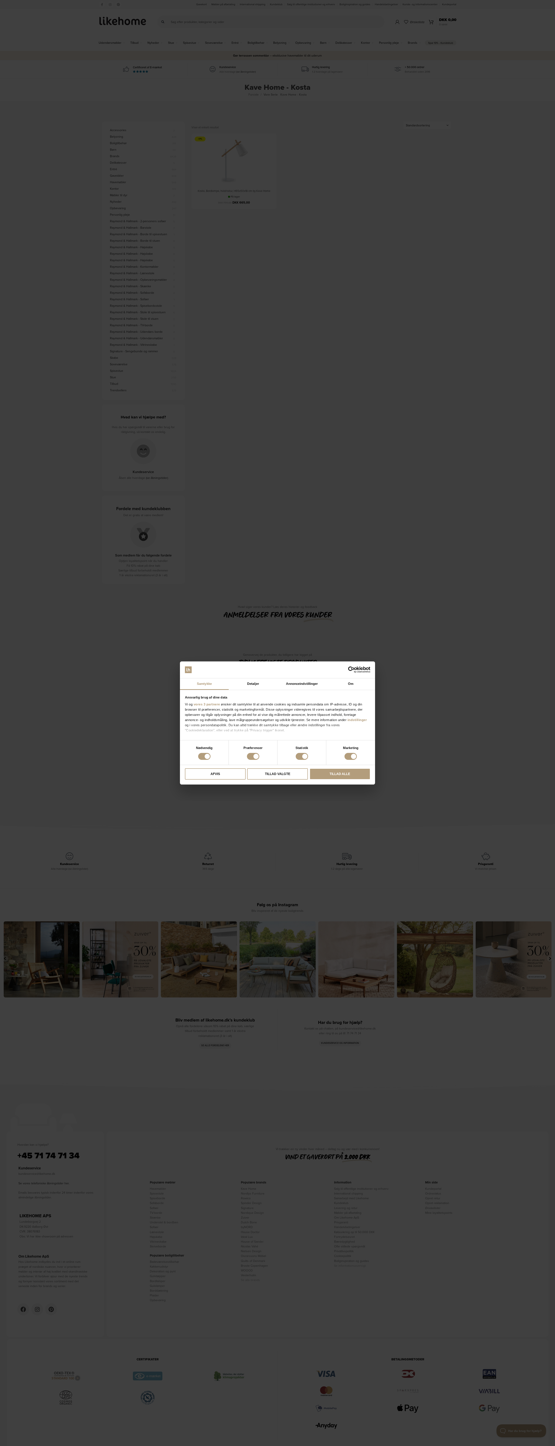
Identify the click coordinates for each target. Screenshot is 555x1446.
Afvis (215, 774)
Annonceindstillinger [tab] (302, 683)
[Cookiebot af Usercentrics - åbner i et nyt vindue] (351, 669)
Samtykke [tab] (204, 683)
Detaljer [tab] (253, 683)
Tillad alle (340, 774)
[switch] (253, 756)
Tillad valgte (277, 774)
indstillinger (357, 720)
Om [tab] (350, 683)
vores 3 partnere (207, 704)
